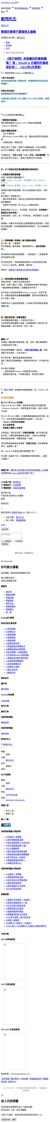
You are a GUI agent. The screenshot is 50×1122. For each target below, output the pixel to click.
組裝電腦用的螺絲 (14, 911)
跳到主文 (5, 26)
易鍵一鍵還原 (12, 920)
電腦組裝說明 (35, 1079)
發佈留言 (5, 544)
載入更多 (5, 529)
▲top (3, 525)
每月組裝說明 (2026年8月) (18, 843)
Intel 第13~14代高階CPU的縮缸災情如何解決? (26, 926)
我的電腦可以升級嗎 (15, 886)
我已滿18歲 (6, 1120)
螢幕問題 (11, 638)
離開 (14, 1120)
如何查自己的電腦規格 (16, 880)
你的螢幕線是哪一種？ (16, 846)
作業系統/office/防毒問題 (17, 655)
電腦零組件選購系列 (15, 646)
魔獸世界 (11, 673)
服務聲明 (26, 1090)
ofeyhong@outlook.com (15, 800)
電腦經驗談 (21, 520)
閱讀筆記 (10, 609)
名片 (8, 48)
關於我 (9, 592)
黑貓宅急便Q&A (14, 863)
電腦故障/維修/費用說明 (17, 658)
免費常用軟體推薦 (14, 661)
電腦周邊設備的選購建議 (17, 854)
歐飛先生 (9, 19)
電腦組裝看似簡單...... (16, 860)
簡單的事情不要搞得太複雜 (18, 31)
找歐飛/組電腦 (19, 488)
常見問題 (17, 485)
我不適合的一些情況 (15, 857)
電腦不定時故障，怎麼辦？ (18, 900)
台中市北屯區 (11, 795)
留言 (20, 512)
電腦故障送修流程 (14, 877)
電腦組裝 (10, 598)
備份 (16, 320)
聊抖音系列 (11, 670)
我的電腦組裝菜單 (14, 840)
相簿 (8, 42)
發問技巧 (11, 632)
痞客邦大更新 (12, 667)
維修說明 (5, 734)
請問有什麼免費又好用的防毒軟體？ (24, 270)
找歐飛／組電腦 (13, 837)
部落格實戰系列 (13, 664)
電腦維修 (10, 601)
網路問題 (11, 640)
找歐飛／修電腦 (13, 874)
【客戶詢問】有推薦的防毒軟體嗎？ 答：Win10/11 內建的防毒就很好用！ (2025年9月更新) (27, 63)
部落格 (9, 45)
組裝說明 (5, 722)
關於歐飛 (5, 689)
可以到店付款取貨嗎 (15, 906)
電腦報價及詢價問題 (15, 649)
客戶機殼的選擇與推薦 (16, 851)
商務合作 (12, 1082)
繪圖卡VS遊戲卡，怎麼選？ (19, 923)
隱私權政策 (43, 1088)
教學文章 (10, 603)
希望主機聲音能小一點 (16, 903)
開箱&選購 (10, 595)
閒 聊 (9, 612)
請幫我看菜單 (12, 643)
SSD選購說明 (12, 849)
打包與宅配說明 (13, 889)
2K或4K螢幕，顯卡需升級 (18, 917)
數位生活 (21, 38)
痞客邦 (14, 512)
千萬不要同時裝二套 (33, 350)
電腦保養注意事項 (14, 909)
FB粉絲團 (5, 701)
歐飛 (3, 499)
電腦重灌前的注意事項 (16, 914)
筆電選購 (11, 635)
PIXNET (11, 1088)
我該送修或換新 (13, 883)
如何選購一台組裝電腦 (16, 652)
